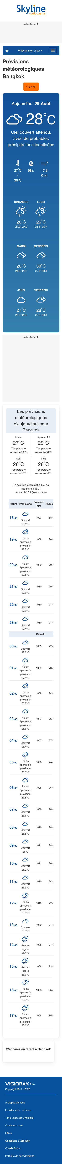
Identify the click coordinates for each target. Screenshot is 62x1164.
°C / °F (31, 86)
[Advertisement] (31, 34)
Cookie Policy (13, 1148)
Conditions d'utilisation (17, 1140)
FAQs (8, 1133)
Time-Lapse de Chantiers (19, 1117)
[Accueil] (7, 50)
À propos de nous (15, 1102)
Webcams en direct (29, 50)
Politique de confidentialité (19, 1156)
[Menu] (53, 50)
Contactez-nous (14, 1125)
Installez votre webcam (18, 1110)
